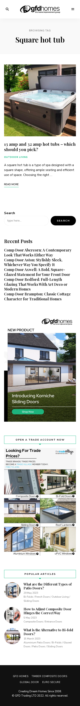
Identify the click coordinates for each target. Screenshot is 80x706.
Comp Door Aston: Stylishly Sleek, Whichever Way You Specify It (33, 262)
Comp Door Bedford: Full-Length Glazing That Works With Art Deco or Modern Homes (35, 284)
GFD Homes (21, 676)
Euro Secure (51, 682)
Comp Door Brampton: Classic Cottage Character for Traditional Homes (37, 296)
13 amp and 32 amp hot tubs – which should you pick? (40, 146)
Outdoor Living (16, 157)
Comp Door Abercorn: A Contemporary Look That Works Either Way (38, 252)
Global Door (29, 682)
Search (9, 213)
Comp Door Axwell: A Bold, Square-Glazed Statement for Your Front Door (37, 272)
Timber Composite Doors (49, 676)
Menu (73, 9)
